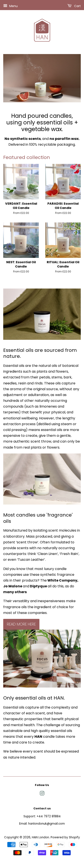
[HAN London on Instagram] (42, 794)
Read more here (21, 624)
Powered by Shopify (65, 837)
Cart (77, 6)
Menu (13, 6)
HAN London (40, 837)
